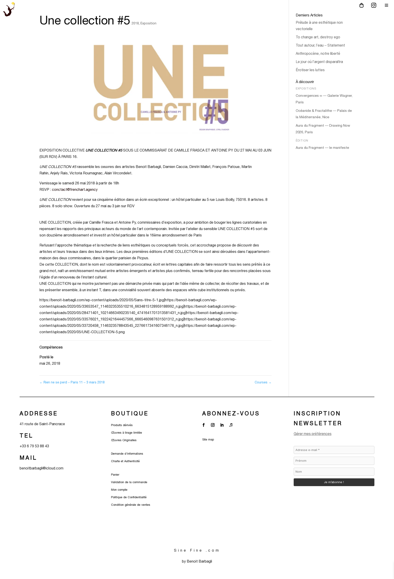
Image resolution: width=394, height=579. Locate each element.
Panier (115, 474)
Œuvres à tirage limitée (126, 432)
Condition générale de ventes (130, 504)
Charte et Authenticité (125, 461)
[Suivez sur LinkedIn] (222, 425)
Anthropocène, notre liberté (318, 53)
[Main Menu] (386, 5)
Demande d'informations (127, 453)
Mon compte (119, 489)
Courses (263, 382)
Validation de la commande (129, 482)
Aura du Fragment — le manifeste (322, 147)
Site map (208, 439)
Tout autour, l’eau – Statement (320, 45)
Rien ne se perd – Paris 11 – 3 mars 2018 (72, 382)
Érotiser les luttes (311, 70)
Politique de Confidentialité (129, 497)
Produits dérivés (122, 425)
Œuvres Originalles (124, 440)
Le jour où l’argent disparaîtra (320, 62)
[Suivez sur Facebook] (203, 425)
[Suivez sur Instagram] (212, 425)
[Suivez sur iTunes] (231, 425)
